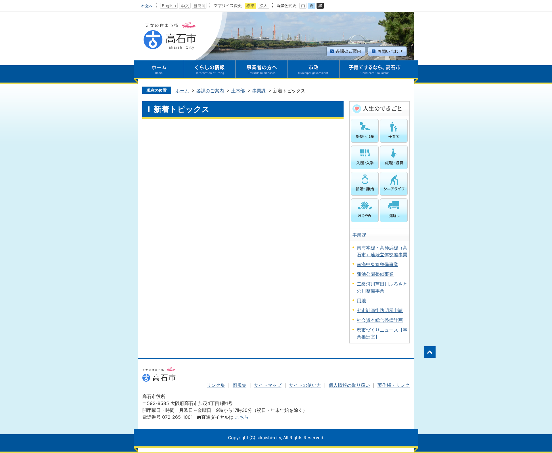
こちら (242, 417)
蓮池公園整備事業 (375, 274)
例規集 (239, 385)
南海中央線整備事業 (377, 264)
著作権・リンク (393, 385)
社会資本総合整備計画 (380, 320)
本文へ (147, 5)
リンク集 (216, 385)
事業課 (259, 90)
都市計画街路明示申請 (380, 310)
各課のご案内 (210, 90)
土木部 (238, 90)
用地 (361, 300)
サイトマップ (267, 385)
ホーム (182, 90)
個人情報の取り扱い (349, 385)
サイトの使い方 (305, 385)
